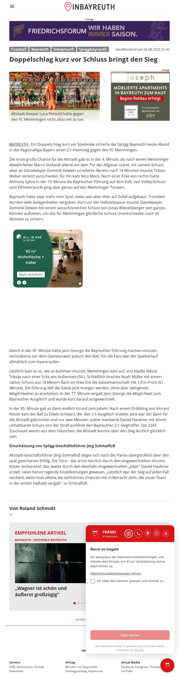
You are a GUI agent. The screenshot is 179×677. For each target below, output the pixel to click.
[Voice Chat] (138, 533)
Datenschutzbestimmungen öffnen (115, 573)
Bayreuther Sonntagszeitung (81, 669)
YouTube (127, 671)
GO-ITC (139, 650)
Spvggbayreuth (93, 49)
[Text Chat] (128, 533)
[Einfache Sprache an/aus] (147, 533)
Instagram (141, 667)
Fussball (19, 49)
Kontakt (39, 667)
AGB (12, 667)
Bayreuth (40, 49)
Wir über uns (73, 667)
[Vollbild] (156, 533)
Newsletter (16, 671)
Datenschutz (25, 667)
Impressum (95, 671)
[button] (54, 116)
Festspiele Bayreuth (50, 540)
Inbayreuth (63, 49)
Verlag (70, 662)
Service (14, 662)
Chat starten (130, 635)
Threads (155, 667)
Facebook (127, 667)
